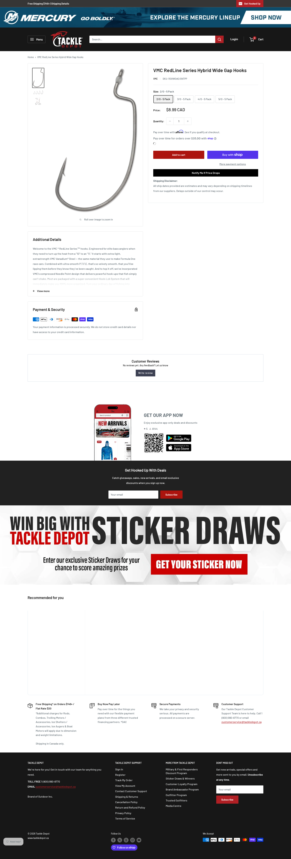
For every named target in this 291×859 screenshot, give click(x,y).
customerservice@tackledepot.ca (241, 721)
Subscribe (171, 494)
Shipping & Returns (126, 796)
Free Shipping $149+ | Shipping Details (48, 3)
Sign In (119, 769)
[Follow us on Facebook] (113, 840)
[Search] (219, 39)
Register (120, 774)
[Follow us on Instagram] (132, 840)
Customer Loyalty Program (181, 784)
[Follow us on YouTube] (139, 840)
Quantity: (158, 121)
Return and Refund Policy (130, 807)
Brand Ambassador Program (182, 789)
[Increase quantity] (187, 121)
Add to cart (178, 154)
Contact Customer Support (131, 791)
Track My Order (124, 780)
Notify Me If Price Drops (206, 172)
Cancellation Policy (126, 802)
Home (31, 57)
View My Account (125, 785)
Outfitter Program (176, 795)
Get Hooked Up (252, 3)
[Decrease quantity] (169, 121)
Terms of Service (125, 818)
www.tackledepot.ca (38, 838)
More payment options (232, 164)
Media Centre (173, 805)
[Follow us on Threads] (126, 840)
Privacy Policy (123, 813)
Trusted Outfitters (176, 800)
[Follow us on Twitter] (119, 840)
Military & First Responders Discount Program (182, 771)
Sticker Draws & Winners (180, 778)
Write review (145, 373)
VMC (155, 78)
